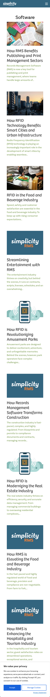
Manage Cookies (34, 687)
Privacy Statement (39, 693)
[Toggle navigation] (46, 4)
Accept (12, 687)
